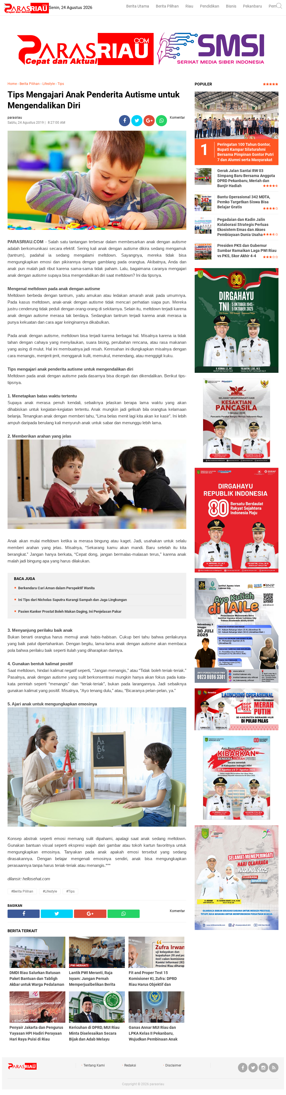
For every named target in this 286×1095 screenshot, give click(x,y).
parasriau (157, 1084)
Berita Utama (137, 6)
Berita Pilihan (167, 6)
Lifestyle (48, 84)
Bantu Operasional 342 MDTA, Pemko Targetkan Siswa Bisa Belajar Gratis (243, 202)
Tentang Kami (94, 1065)
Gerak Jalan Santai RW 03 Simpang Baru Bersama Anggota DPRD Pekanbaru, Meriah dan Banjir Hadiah (246, 178)
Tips (61, 84)
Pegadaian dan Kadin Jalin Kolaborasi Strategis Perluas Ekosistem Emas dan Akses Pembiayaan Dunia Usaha (242, 227)
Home (12, 84)
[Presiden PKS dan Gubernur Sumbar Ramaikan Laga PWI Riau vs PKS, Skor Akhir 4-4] (203, 251)
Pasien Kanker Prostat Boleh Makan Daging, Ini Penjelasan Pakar (69, 611)
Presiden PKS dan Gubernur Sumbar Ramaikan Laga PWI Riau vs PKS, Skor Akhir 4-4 (247, 250)
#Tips (70, 891)
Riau (189, 6)
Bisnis (231, 6)
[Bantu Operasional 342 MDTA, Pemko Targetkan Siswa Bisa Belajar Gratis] (203, 202)
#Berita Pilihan (22, 891)
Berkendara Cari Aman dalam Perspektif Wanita (56, 588)
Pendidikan (209, 6)
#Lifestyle (50, 891)
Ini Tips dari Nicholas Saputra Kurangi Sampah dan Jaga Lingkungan (72, 600)
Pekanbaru (252, 6)
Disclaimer (173, 1065)
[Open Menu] (7, 6)
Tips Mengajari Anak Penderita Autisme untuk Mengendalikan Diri (94, 100)
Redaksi (130, 1065)
